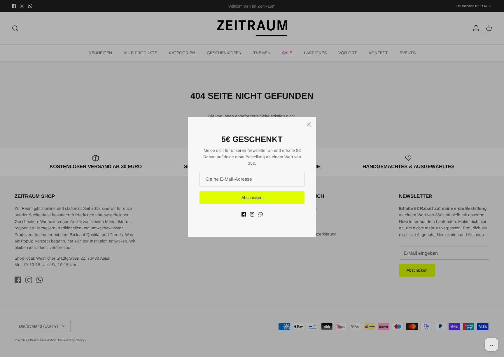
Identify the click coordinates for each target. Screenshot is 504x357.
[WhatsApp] (260, 214)
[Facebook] (244, 214)
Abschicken (252, 197)
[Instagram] (252, 214)
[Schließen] (308, 124)
